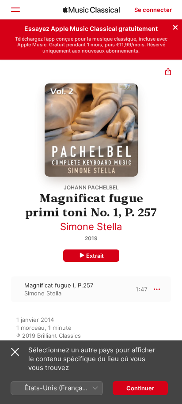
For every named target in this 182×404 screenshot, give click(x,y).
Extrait (95, 255)
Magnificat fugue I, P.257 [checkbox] (58, 285)
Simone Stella (91, 226)
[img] (91, 10)
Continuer (140, 388)
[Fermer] (175, 26)
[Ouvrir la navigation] (15, 9)
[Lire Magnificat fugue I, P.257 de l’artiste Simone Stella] (5, 289)
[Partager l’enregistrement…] (168, 72)
